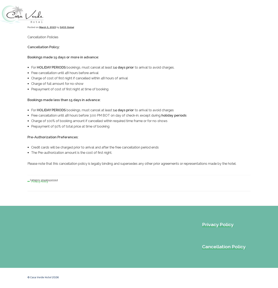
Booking (240, 14)
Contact (264, 14)
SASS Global (67, 27)
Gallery (184, 14)
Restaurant (211, 14)
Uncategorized (49, 180)
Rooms (162, 14)
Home (143, 14)
